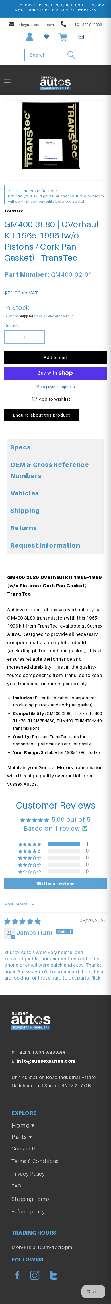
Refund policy (28, 1212)
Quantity (12, 325)
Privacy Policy (28, 1174)
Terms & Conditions (35, 1161)
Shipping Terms (30, 1199)
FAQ (16, 1186)
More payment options (55, 387)
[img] (22, 921)
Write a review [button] (55, 883)
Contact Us (24, 1149)
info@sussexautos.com (35, 25)
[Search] (71, 55)
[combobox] (50, 55)
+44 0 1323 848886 (85, 25)
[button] (7, 80)
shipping (26, 316)
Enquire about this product (41, 414)
